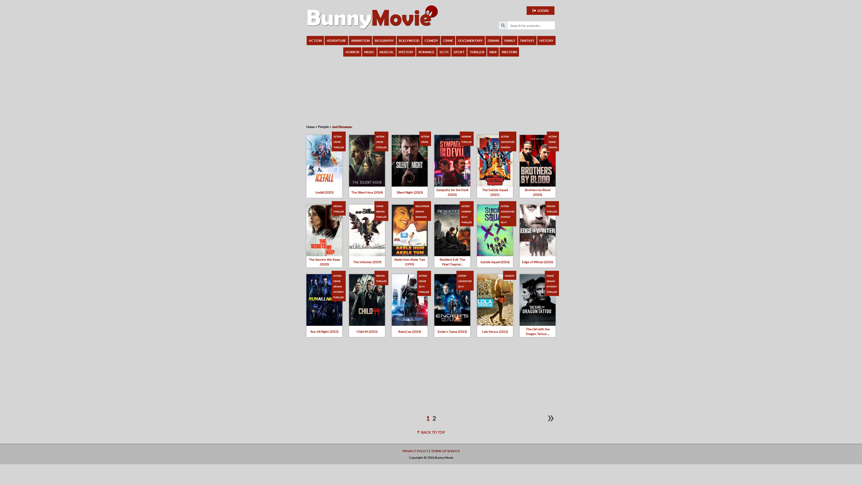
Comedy (431, 40)
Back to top (432, 432)
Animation (360, 40)
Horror (352, 52)
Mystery (406, 52)
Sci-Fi (444, 52)
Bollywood (409, 40)
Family (509, 40)
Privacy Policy (415, 451)
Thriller (477, 52)
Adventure (336, 40)
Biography (384, 40)
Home (310, 127)
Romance (426, 52)
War (493, 52)
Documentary (470, 40)
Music (369, 52)
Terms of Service (445, 451)
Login (542, 10)
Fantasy (527, 40)
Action (315, 40)
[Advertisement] (431, 90)
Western (509, 52)
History (546, 40)
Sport (459, 52)
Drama (493, 40)
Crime (448, 40)
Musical (387, 52)
